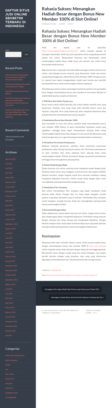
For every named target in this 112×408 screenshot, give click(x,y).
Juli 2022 (8, 335)
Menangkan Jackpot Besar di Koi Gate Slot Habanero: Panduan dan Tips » (77, 297)
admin (62, 24)
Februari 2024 (10, 257)
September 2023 (11, 280)
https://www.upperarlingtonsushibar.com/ (60, 51)
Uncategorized (10, 397)
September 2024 (11, 224)
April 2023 (9, 303)
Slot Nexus (9, 388)
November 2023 (11, 270)
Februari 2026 (10, 182)
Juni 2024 (9, 238)
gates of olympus (11, 360)
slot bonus (77, 275)
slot (6, 369)
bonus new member (53, 275)
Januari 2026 (10, 187)
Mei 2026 (8, 173)
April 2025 (9, 205)
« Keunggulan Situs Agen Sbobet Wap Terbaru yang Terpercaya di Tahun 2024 (71, 289)
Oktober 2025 (10, 196)
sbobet (7, 365)
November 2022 (11, 326)
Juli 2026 (8, 164)
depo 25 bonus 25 (66, 275)
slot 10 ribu (9, 374)
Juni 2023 (9, 294)
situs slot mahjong (97, 246)
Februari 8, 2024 (49, 24)
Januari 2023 (10, 317)
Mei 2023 (8, 298)
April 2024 (9, 247)
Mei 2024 (8, 243)
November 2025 (11, 192)
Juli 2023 (8, 289)
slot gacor (8, 383)
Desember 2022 (11, 321)
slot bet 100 (9, 379)
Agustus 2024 (10, 229)
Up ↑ (95, 313)
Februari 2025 (10, 215)
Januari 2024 (10, 261)
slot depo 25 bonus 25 (89, 275)
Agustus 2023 (10, 284)
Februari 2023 (10, 312)
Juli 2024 (8, 233)
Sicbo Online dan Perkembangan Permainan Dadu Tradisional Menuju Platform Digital (16, 77)
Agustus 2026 (10, 159)
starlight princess (11, 393)
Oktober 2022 (10, 331)
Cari (7, 50)
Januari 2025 (10, 219)
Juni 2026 (9, 168)
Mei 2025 (8, 201)
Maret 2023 (9, 308)
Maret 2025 (9, 210)
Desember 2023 (11, 266)
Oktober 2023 (10, 275)
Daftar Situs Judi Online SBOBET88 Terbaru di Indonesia (17, 18)
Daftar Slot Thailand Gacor (15, 355)
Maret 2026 (9, 177)
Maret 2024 (9, 252)
